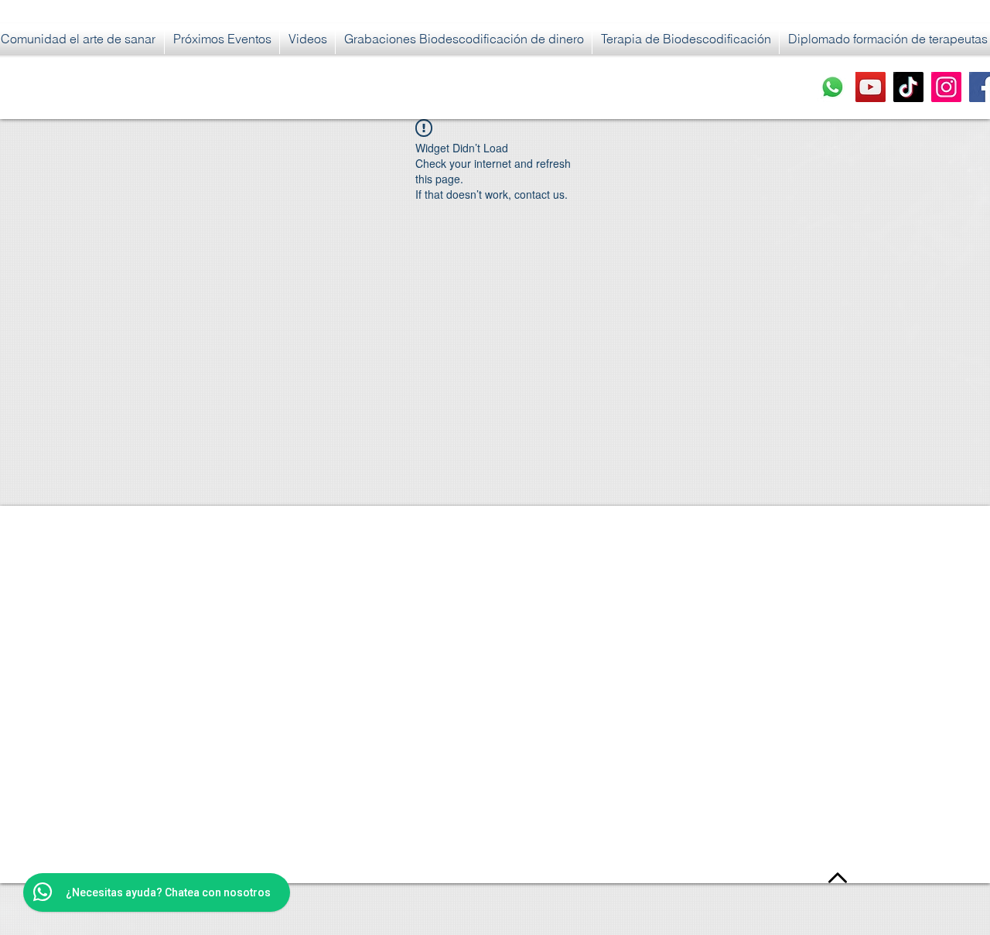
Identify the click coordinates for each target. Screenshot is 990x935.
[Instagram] (946, 87)
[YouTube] (870, 87)
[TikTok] (908, 87)
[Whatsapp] (833, 87)
